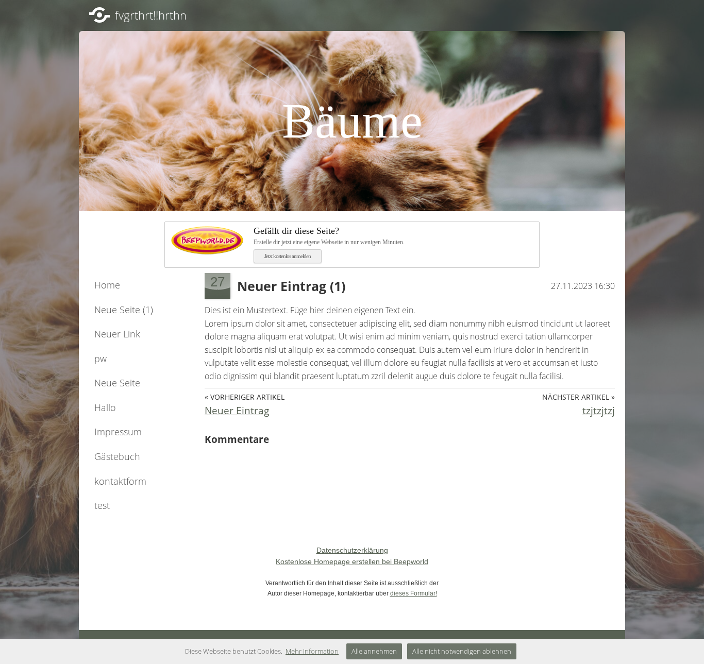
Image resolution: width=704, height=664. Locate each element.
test (102, 505)
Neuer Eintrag (237, 410)
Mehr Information (312, 651)
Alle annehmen (374, 651)
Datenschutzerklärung (352, 550)
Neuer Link (117, 334)
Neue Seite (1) (123, 309)
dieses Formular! (413, 593)
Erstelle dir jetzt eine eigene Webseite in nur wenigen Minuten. (329, 236)
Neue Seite (117, 383)
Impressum (118, 431)
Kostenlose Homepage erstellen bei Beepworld (352, 561)
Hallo (105, 407)
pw (100, 358)
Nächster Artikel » (578, 397)
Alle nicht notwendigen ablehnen (461, 651)
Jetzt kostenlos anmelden (287, 256)
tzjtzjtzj (598, 410)
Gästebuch (117, 456)
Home (107, 285)
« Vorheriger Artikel (244, 397)
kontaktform (120, 481)
